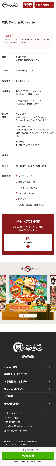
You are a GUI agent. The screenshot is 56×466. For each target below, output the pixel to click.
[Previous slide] (4, 293)
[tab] (21, 315)
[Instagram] (28, 357)
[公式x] (24, 357)
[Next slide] (51, 293)
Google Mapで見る (24, 70)
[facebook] (32, 357)
